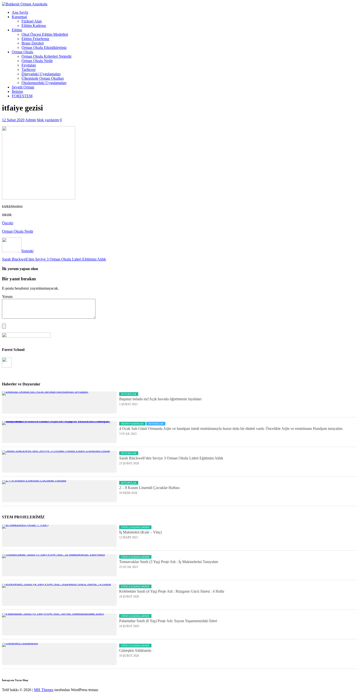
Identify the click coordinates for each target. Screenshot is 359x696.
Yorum (7, 296)
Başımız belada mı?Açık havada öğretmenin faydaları (160, 399)
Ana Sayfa (20, 12)
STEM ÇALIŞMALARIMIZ (135, 527)
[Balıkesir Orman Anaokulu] (24, 4)
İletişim (17, 91)
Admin (30, 120)
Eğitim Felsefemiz (35, 39)
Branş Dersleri (32, 43)
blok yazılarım (48, 120)
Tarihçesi (28, 69)
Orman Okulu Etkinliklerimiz (44, 47)
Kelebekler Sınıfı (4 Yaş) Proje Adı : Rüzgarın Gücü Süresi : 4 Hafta (171, 591)
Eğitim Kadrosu (33, 25)
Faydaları (28, 65)
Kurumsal (19, 17)
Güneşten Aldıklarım (135, 650)
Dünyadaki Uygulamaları (41, 74)
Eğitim (17, 30)
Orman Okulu (22, 52)
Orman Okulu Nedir (37, 61)
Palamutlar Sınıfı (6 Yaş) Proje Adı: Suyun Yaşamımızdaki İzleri (168, 621)
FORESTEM (22, 96)
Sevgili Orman (23, 87)
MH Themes (43, 690)
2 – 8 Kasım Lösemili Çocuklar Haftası (149, 488)
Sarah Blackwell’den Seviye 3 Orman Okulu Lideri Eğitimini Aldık (171, 458)
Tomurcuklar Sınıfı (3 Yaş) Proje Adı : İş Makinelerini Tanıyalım (168, 562)
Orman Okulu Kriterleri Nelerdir (46, 56)
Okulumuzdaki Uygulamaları (43, 83)
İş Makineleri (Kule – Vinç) (140, 532)
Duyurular (128, 394)
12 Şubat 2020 (13, 120)
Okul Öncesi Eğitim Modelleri (44, 34)
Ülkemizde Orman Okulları (42, 78)
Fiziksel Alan (31, 21)
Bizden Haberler (132, 423)
